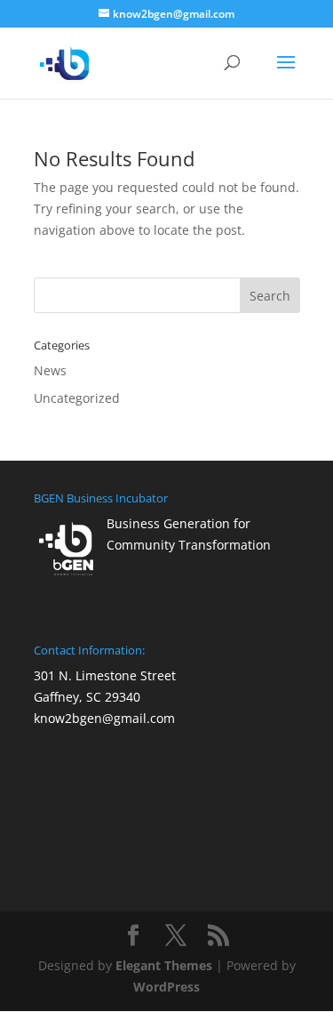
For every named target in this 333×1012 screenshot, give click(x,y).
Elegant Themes (163, 965)
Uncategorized (77, 398)
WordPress (166, 986)
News (50, 370)
